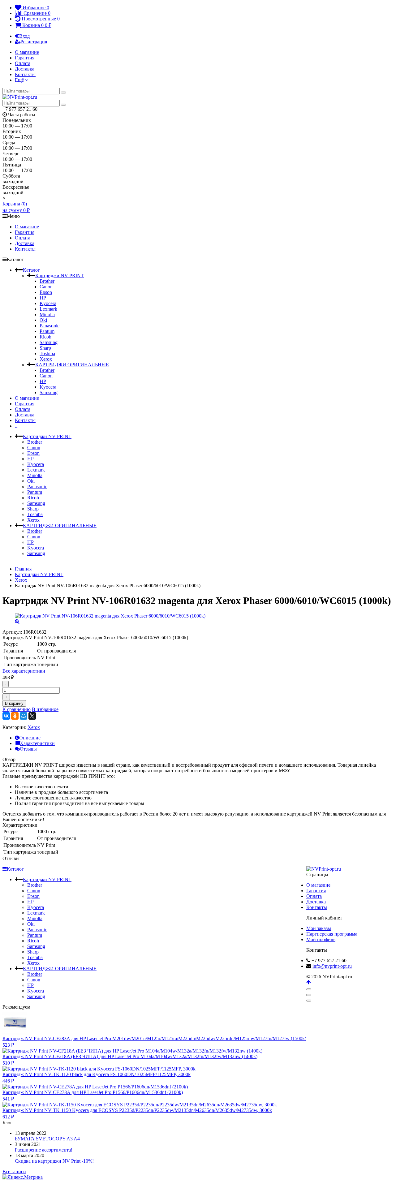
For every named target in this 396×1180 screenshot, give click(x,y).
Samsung (49, 342)
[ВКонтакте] (6, 716)
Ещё (20, 80)
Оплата (22, 63)
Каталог (31, 270)
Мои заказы (318, 928)
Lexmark (48, 309)
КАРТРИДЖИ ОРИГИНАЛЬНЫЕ (72, 364)
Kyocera (48, 303)
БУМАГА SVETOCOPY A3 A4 (47, 1138)
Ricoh (45, 336)
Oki (43, 320)
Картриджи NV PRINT (59, 275)
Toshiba (47, 353)
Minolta (47, 314)
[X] (32, 716)
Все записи (14, 1171)
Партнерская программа (331, 934)
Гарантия (24, 57)
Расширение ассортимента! (43, 1149)
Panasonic (49, 325)
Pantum (47, 331)
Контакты (25, 74)
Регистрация (33, 41)
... (17, 426)
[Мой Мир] (23, 716)
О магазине (27, 52)
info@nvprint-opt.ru (332, 966)
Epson (46, 292)
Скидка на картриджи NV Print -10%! (54, 1161)
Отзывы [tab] (28, 748)
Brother (47, 281)
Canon (46, 286)
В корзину (14, 703)
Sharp (45, 348)
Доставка (24, 68)
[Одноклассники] (15, 716)
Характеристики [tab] (37, 743)
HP (43, 297)
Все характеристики (23, 671)
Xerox (46, 359)
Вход (24, 36)
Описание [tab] (30, 737)
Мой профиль (320, 939)
